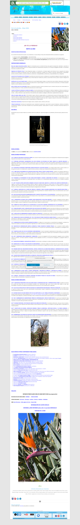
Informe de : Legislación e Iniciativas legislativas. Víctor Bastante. (29, 372)
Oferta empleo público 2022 (42, 492)
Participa (35, 17)
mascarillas (21, 492)
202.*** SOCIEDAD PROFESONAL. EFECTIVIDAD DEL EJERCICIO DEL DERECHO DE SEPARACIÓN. (29, 303)
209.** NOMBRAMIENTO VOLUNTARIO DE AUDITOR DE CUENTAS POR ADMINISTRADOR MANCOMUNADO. (31, 314)
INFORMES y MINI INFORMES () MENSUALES (40, 408)
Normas (20, 17)
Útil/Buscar (49, 17)
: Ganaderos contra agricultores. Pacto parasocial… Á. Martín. (29, 368)
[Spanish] (12, 22)
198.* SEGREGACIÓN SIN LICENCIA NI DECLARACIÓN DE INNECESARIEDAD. (25, 243)
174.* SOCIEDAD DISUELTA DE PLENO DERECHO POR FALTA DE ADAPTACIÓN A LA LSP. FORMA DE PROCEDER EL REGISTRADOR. (35, 292)
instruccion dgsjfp (55, 490)
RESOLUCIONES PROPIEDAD (18, 37)
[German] (18, 22)
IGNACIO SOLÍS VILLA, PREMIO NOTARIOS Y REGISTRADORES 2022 (25, 359)
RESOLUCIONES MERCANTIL (18, 38)
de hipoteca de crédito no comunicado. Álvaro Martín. (27, 380)
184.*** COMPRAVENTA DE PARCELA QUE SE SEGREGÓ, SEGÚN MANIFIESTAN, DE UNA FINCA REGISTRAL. (31, 199)
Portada (16, 17)
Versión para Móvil (40, 510)
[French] (16, 22)
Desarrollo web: (63, 518)
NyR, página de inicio (25, 402)
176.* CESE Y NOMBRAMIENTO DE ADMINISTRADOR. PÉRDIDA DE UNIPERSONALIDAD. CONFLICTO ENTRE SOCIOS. (33, 298)
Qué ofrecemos (17, 402)
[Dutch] (21, 22)
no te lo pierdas (32, 492)
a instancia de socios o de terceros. (24, 377)
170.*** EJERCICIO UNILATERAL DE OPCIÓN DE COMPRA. (22, 157)
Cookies (44, 518)
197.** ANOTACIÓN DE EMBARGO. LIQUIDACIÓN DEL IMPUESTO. (23, 241)
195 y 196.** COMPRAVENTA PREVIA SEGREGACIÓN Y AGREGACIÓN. (24, 236)
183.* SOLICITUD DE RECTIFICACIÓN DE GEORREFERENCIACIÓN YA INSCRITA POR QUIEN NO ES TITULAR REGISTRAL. (33, 194)
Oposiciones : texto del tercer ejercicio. (24, 384)
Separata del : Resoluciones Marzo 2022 (25, 370)
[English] (14, 22)
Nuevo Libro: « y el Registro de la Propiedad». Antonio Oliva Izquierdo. (32, 376)
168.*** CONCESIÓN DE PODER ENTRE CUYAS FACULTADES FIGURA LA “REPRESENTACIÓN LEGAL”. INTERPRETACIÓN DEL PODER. (35, 282)
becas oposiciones (29, 490)
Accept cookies (33, 264)
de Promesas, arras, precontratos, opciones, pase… (24, 355)
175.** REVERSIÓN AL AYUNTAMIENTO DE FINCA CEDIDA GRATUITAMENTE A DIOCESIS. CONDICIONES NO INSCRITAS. (34, 177)
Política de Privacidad (40, 267)
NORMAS (27, 396)
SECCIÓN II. (15, 36)
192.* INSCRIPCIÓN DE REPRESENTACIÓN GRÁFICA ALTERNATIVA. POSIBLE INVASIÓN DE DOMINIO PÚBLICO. (32, 226)
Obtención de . (19, 383)
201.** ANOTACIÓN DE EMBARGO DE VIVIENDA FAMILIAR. (22, 259)
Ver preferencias (47, 264)
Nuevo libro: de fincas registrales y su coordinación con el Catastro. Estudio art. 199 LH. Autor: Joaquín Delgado (37, 358)
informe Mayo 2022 (47, 490)
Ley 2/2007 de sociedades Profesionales (39, 294)
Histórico (58, 17)
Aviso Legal (45, 267)
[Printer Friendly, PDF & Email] (40, 486)
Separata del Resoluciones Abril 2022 (25, 381)
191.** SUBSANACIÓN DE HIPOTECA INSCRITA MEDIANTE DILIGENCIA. (24, 222)
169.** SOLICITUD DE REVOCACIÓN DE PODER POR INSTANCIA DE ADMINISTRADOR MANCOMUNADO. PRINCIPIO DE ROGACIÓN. (35, 287)
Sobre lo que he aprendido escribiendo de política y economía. (27, 373)
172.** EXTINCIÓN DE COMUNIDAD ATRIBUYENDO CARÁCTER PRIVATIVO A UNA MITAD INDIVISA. (30, 167)
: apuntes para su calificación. (24, 385)
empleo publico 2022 (37, 490)
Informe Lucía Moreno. (24, 366)
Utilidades (45, 399)
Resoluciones (25, 17)
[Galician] (25, 22)
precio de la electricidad (63, 492)
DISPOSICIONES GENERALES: (23, 34)
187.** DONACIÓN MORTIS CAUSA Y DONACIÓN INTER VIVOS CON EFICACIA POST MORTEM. (28, 208)
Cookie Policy (35, 267)
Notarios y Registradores (30, 10)
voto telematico (51, 494)
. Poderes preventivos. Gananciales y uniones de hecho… (25, 379)
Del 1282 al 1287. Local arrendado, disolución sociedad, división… (28, 362)
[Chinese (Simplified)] (23, 22)
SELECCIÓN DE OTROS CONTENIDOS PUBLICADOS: (21, 39)
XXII (22, 367)
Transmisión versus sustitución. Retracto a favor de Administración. (31, 357)
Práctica (44, 17)
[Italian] (20, 22)
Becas (23, 490)
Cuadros (39, 17)
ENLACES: (15, 41)
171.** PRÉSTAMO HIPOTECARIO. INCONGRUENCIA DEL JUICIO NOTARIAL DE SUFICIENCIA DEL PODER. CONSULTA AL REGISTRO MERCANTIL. (39, 161)
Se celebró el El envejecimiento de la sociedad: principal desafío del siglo (33, 375)
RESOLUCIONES (34, 396)
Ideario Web (33, 402)
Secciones (31, 17)
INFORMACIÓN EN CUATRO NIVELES (40, 405)
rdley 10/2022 (28, 494)
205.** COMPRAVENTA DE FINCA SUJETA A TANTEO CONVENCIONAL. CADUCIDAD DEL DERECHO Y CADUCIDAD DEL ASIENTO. (36, 270)
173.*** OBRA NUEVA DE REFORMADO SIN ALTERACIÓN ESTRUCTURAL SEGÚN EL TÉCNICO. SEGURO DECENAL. (32, 171)
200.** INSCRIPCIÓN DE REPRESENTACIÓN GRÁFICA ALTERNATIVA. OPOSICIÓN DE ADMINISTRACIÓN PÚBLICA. (32, 255)
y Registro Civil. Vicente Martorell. (28, 360)
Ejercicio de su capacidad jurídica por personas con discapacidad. (28, 363)
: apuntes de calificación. (24, 354)
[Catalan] (29, 22)
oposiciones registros (52, 492)
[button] (52, 258)
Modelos (40, 399)
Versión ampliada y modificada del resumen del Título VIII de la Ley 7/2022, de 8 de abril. (33, 371)
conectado (21, 505)
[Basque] (27, 22)
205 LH (25, 232)
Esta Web (53, 17)
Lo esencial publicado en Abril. (22, 364)
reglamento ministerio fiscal (38, 494)
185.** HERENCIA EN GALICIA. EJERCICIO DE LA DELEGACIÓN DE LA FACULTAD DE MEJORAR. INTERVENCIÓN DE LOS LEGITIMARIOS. (37, 204)
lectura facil (61, 490)
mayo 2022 (26, 492)
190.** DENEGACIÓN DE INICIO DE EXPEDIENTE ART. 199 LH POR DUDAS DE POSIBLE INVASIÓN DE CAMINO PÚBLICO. (33, 217)
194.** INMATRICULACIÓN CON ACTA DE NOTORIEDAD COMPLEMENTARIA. (25, 231)
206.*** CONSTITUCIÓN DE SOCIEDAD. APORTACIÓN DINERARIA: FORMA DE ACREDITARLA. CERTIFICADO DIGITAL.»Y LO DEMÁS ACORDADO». (39, 308)
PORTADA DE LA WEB (40, 410)
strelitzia (46, 494)
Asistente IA (63, 17)
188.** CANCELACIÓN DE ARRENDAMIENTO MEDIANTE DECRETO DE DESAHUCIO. (26, 213)
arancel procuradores (17, 490)
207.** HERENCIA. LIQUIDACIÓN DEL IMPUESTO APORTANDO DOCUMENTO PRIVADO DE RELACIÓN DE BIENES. (33, 275)
